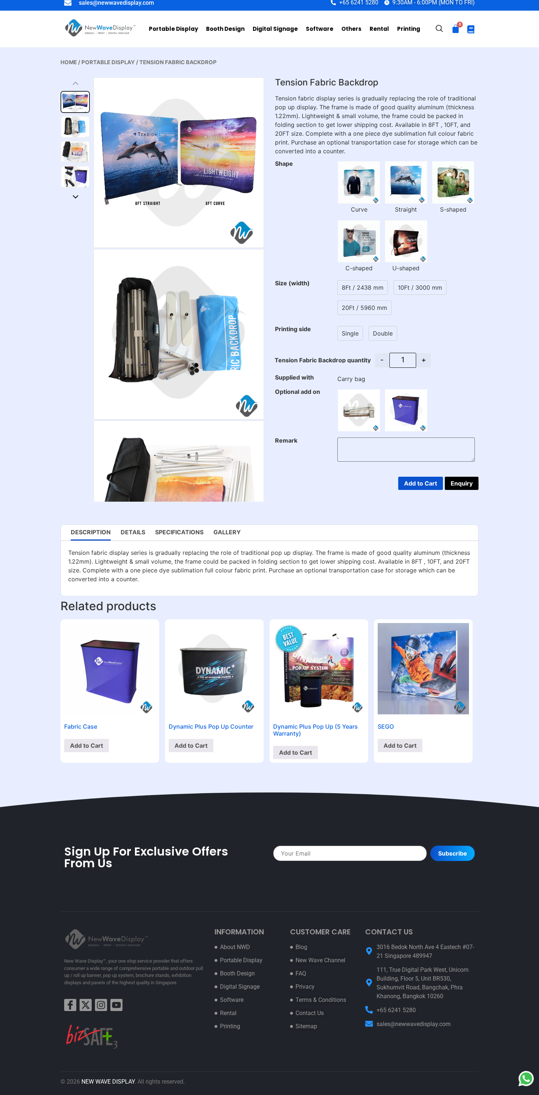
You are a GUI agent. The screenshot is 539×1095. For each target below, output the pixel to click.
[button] (75, 196)
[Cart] (456, 29)
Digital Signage (275, 29)
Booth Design (225, 29)
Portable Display (173, 29)
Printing (408, 29)
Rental (379, 29)
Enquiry (462, 483)
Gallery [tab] (227, 532)
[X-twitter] (86, 1005)
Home (68, 62)
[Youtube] (116, 1005)
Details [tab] (133, 532)
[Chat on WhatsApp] (526, 1078)
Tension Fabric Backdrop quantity (323, 360)
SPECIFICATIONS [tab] (179, 532)
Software (319, 29)
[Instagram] (101, 1005)
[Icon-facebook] (70, 1005)
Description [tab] (91, 532)
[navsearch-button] (439, 29)
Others (351, 29)
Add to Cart (420, 483)
